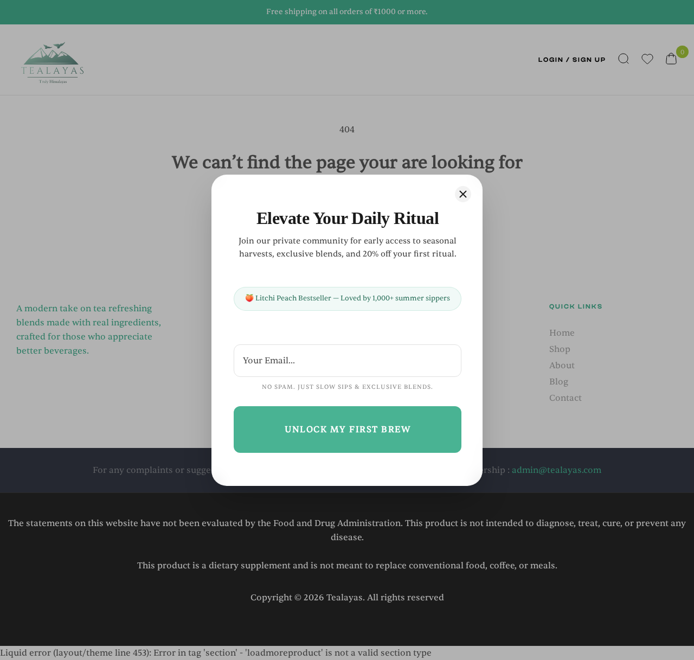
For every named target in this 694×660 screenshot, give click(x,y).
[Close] (463, 194)
